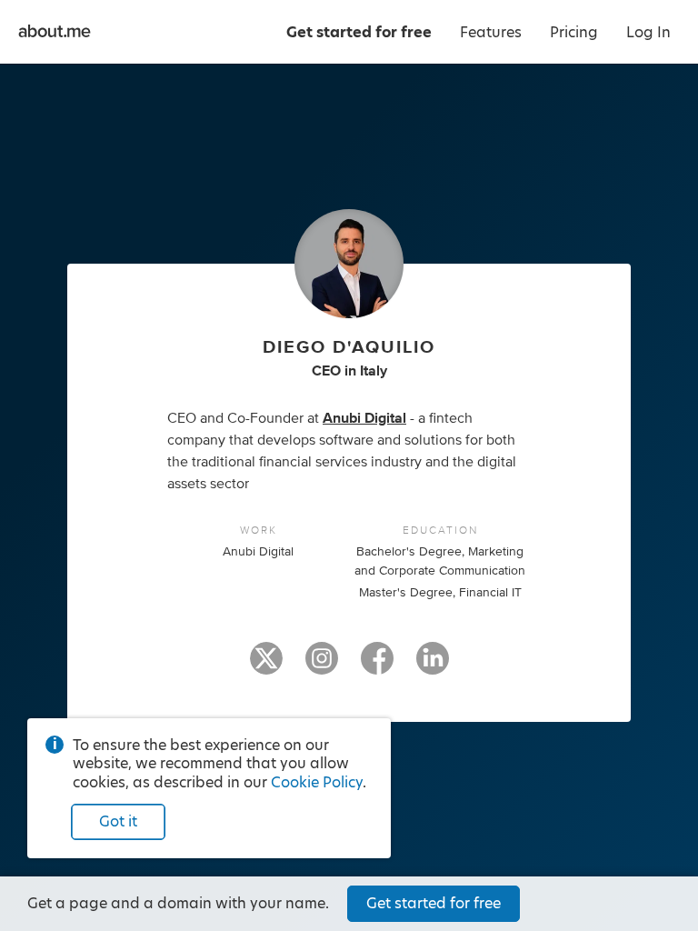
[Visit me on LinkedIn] (432, 666)
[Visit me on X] (266, 666)
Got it (118, 821)
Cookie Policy (317, 782)
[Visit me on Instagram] (321, 666)
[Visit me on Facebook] (377, 666)
